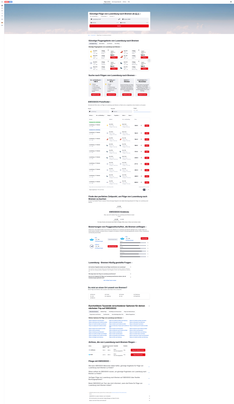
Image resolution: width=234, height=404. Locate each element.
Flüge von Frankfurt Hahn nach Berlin (137, 333)
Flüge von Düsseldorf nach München (137, 322)
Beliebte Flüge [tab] (103, 311)
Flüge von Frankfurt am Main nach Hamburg (118, 320)
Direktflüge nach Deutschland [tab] (115, 311)
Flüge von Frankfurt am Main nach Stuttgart (98, 333)
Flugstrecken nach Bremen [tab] (95, 314)
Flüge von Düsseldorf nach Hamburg (116, 335)
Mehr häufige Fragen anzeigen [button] (110, 280)
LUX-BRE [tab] (119, 206)
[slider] (150, 112)
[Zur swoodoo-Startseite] (8, 2)
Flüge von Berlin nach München (115, 331)
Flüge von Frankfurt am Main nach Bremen (97, 323)
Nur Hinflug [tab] (117, 43)
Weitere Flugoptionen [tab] (130, 314)
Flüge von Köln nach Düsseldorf (115, 333)
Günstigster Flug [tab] (93, 43)
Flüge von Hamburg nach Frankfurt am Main (139, 325)
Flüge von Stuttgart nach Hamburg (96, 337)
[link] (95, 94)
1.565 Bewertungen (99, 241)
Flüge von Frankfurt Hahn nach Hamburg (138, 331)
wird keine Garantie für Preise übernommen (119, 392)
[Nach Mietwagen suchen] (2, 11)
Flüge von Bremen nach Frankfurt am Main (138, 328)
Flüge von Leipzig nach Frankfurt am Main (97, 325)
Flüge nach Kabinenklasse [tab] (129, 311)
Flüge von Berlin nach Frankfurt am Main (117, 323)
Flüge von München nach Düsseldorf (96, 320)
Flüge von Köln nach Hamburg (115, 337)
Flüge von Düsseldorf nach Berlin (136, 323)
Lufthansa (97, 244)
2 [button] (146, 189)
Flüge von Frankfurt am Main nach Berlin (138, 320)
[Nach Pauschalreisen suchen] (2, 13)
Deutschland (93, 35)
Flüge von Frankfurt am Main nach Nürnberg (139, 337)
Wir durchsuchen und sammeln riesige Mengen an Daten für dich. (104, 398)
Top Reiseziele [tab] (106, 314)
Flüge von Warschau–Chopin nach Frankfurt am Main (119, 326)
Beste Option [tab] (102, 43)
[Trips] (2, 19)
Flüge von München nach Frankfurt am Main (118, 330)
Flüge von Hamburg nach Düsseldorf (96, 331)
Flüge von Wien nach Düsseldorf (136, 330)
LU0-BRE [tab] (116, 219)
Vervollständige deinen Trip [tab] (117, 314)
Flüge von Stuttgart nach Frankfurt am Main (98, 335)
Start (89, 35)
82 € (137, 14)
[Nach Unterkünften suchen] (2, 8)
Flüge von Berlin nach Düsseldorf (116, 328)
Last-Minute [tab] (109, 43)
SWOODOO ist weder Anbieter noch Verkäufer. (100, 396)
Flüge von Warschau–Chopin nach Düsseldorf (139, 335)
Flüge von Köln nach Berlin (94, 330)
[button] (2, 2)
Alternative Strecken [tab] (94, 311)
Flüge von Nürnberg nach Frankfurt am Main (98, 322)
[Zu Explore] (2, 16)
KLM (96, 237)
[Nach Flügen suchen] (2, 5)
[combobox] (94, 16)
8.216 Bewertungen (99, 248)
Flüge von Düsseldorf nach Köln (115, 322)
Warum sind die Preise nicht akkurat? (97, 400)
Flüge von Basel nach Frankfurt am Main (97, 328)
